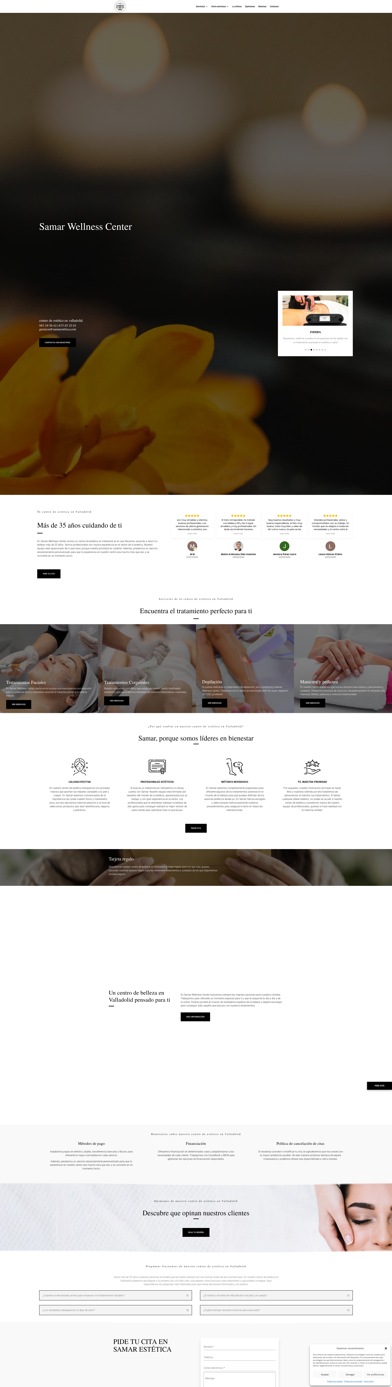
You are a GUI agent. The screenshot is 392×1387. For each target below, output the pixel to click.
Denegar (350, 1374)
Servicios (200, 6)
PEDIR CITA (196, 828)
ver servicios (19, 704)
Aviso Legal (368, 1381)
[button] (385, 1348)
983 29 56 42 (48, 325)
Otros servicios (218, 6)
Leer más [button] (192, 533)
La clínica (237, 6)
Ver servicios (313, 703)
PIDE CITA (379, 1085)
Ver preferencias (375, 1374)
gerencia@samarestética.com (57, 329)
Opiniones (250, 6)
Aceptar (325, 1374)
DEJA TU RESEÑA (196, 1232)
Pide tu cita (49, 574)
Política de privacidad (353, 1381)
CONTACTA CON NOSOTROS (57, 342)
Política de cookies (335, 1381)
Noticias (262, 6)
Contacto (274, 6)
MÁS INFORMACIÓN (195, 1017)
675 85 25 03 (67, 325)
